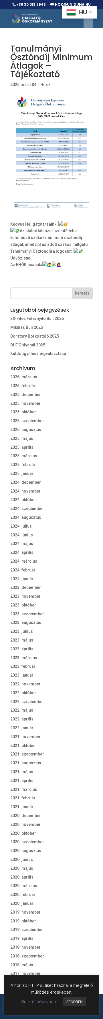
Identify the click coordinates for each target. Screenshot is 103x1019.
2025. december (25, 394)
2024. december (25, 482)
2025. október (23, 412)
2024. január (21, 579)
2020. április (21, 877)
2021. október (23, 745)
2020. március (23, 885)
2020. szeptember (27, 842)
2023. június (21, 631)
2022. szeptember (27, 701)
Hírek (45, 84)
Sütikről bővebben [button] (38, 1001)
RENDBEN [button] (74, 1002)
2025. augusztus (25, 429)
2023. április (21, 649)
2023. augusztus (25, 622)
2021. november (25, 736)
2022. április (21, 719)
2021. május (21, 771)
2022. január (21, 728)
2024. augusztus (25, 517)
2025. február (22, 464)
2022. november (25, 684)
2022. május (21, 710)
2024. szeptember (27, 508)
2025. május (21, 438)
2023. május (21, 640)
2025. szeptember (27, 420)
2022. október (23, 693)
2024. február (22, 570)
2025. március (23, 456)
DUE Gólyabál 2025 (27, 345)
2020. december (25, 815)
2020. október (23, 833)
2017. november (25, 973)
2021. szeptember (27, 754)
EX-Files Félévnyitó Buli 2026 (37, 318)
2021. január (21, 806)
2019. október (23, 921)
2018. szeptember (27, 956)
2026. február (22, 385)
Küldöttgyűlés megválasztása (38, 353)
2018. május (21, 965)
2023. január (21, 675)
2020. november (25, 824)
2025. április (21, 447)
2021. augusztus (25, 763)
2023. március (23, 657)
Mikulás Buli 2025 (26, 327)
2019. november (25, 912)
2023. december (25, 587)
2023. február (22, 666)
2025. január (21, 473)
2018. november (25, 947)
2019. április (21, 938)
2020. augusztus (25, 850)
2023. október (23, 605)
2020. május (21, 868)
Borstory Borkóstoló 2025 (34, 336)
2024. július (21, 526)
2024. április (21, 552)
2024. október (23, 499)
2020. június (21, 859)
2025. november (25, 403)
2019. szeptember (27, 929)
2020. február (22, 894)
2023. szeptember (27, 614)
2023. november (25, 596)
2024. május (21, 543)
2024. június (21, 535)
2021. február (22, 798)
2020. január (21, 903)
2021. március (23, 789)
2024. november (25, 491)
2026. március (23, 377)
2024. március (23, 561)
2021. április (21, 780)
